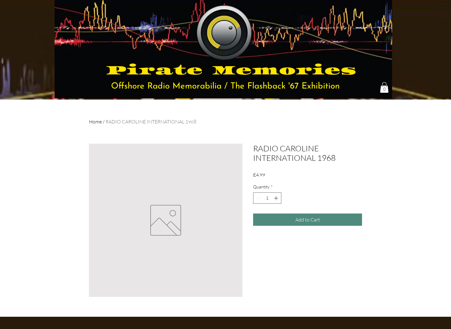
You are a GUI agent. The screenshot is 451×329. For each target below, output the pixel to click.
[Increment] (276, 198)
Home (95, 122)
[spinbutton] (267, 198)
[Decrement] (258, 198)
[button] (384, 87)
